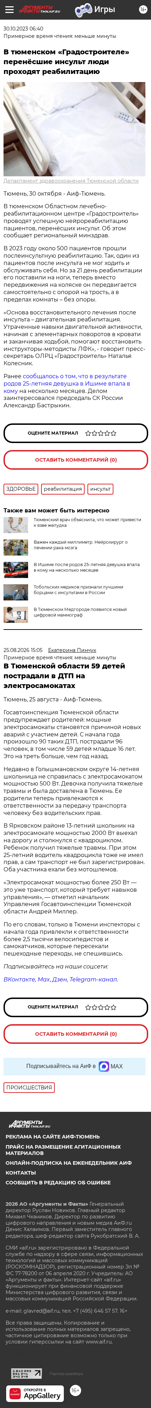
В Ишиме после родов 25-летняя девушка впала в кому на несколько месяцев (87, 567)
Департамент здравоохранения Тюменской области (71, 181)
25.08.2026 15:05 (23, 650)
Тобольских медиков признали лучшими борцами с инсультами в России (78, 589)
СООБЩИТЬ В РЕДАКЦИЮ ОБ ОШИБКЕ (58, 1182)
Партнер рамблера (66, 1374)
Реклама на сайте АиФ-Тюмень (53, 1137)
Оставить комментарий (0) (76, 460)
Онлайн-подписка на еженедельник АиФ (69, 1163)
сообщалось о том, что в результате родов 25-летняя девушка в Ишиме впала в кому (67, 383)
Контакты (21, 1173)
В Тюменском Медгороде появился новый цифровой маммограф (80, 612)
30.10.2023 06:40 (23, 29)
